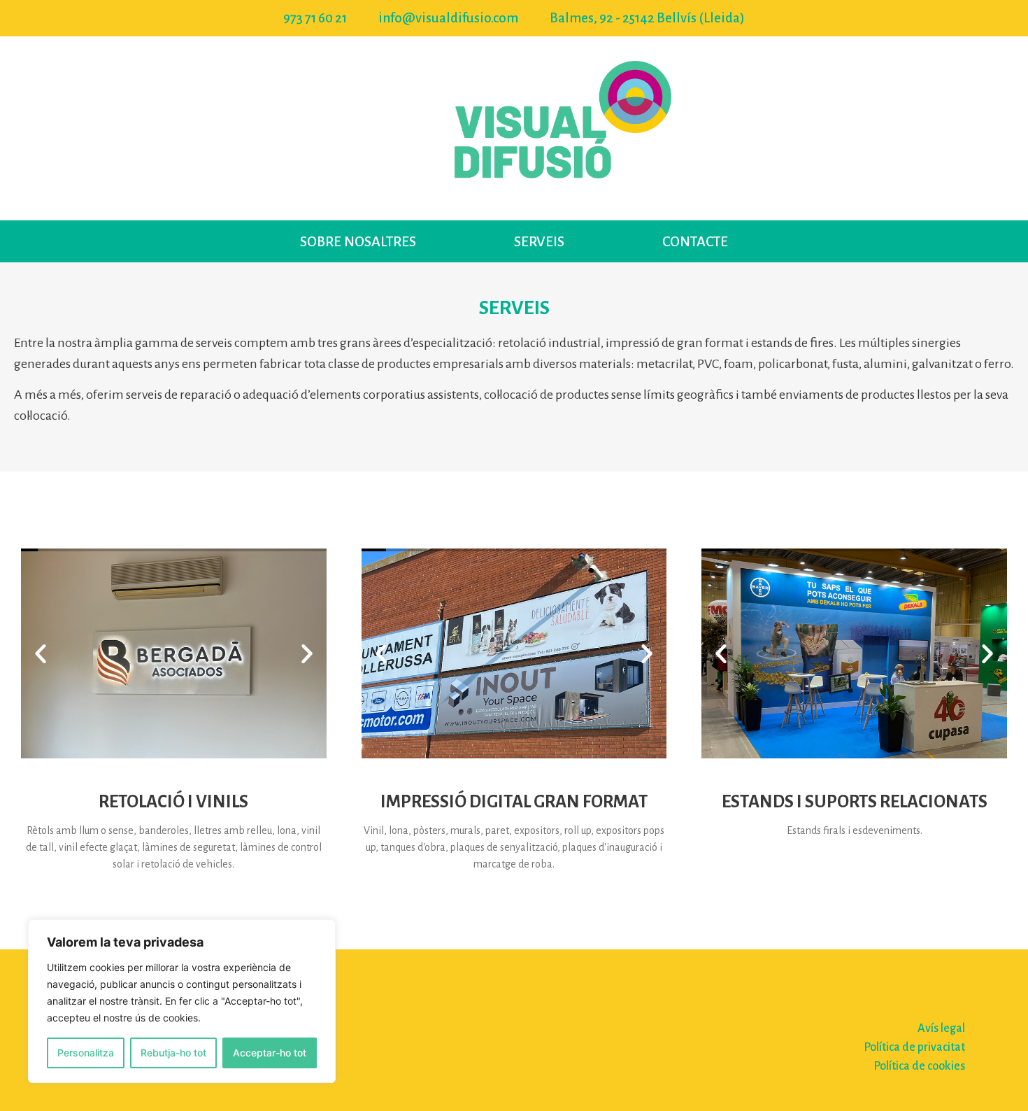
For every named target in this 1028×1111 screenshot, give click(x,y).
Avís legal (941, 1028)
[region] (182, 1001)
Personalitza (85, 1053)
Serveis (539, 241)
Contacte (695, 241)
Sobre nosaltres (358, 241)
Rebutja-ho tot (173, 1053)
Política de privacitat (914, 1047)
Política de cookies (919, 1066)
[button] (40, 653)
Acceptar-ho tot (269, 1053)
